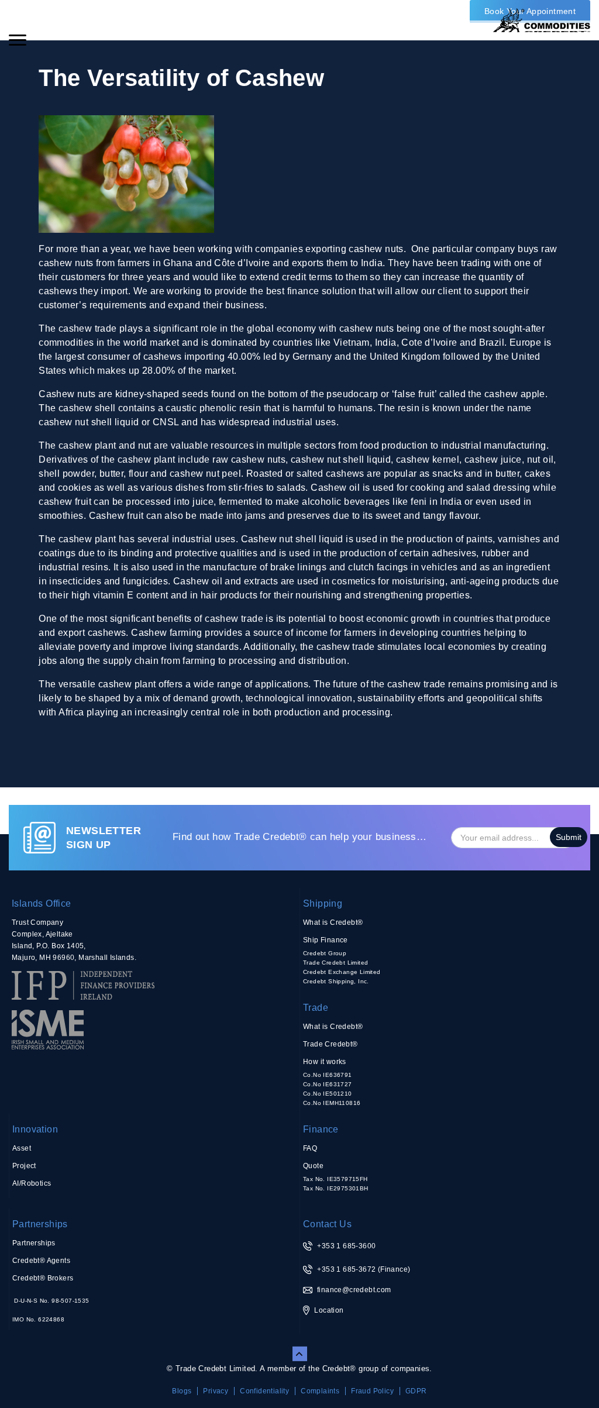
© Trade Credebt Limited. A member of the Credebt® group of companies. (299, 1368)
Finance (321, 1129)
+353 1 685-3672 (346, 1269)
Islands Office (41, 903)
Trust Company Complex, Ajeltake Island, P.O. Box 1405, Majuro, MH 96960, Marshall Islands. (74, 940)
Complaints (320, 1391)
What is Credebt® (333, 922)
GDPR (416, 1391)
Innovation (35, 1129)
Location (328, 1310)
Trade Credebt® (330, 1044)
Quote (313, 1166)
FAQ (310, 1148)
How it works (324, 1062)
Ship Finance (325, 940)
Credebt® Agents (41, 1260)
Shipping (322, 903)
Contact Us (327, 1224)
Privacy (215, 1391)
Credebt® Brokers (42, 1278)
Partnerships (40, 1224)
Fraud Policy (372, 1391)
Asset (21, 1148)
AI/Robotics (31, 1183)
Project (24, 1166)
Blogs (181, 1391)
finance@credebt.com (354, 1290)
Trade (315, 1008)
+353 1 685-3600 (346, 1246)
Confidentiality (264, 1391)
